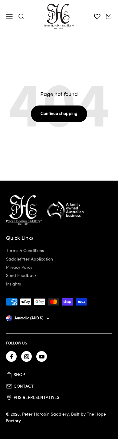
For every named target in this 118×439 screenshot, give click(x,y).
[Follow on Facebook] (11, 356)
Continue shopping (59, 114)
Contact (24, 386)
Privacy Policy (19, 267)
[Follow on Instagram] (26, 356)
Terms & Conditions (25, 251)
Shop (19, 375)
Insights (13, 284)
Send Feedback (21, 276)
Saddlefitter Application (29, 259)
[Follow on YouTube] (41, 356)
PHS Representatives (36, 398)
